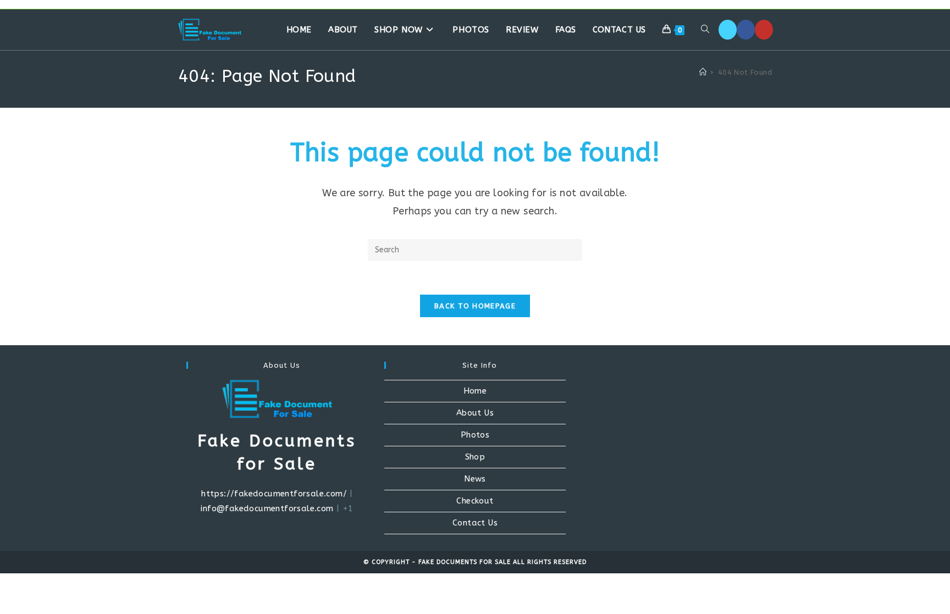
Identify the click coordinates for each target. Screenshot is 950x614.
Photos (475, 435)
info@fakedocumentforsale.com (267, 508)
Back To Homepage (475, 306)
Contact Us (475, 523)
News (475, 479)
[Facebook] (746, 30)
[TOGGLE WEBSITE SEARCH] (705, 29)
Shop (475, 457)
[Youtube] (764, 30)
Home (475, 391)
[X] (728, 30)
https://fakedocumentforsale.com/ (274, 494)
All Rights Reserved (550, 562)
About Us (475, 413)
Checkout (474, 501)
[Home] (702, 72)
